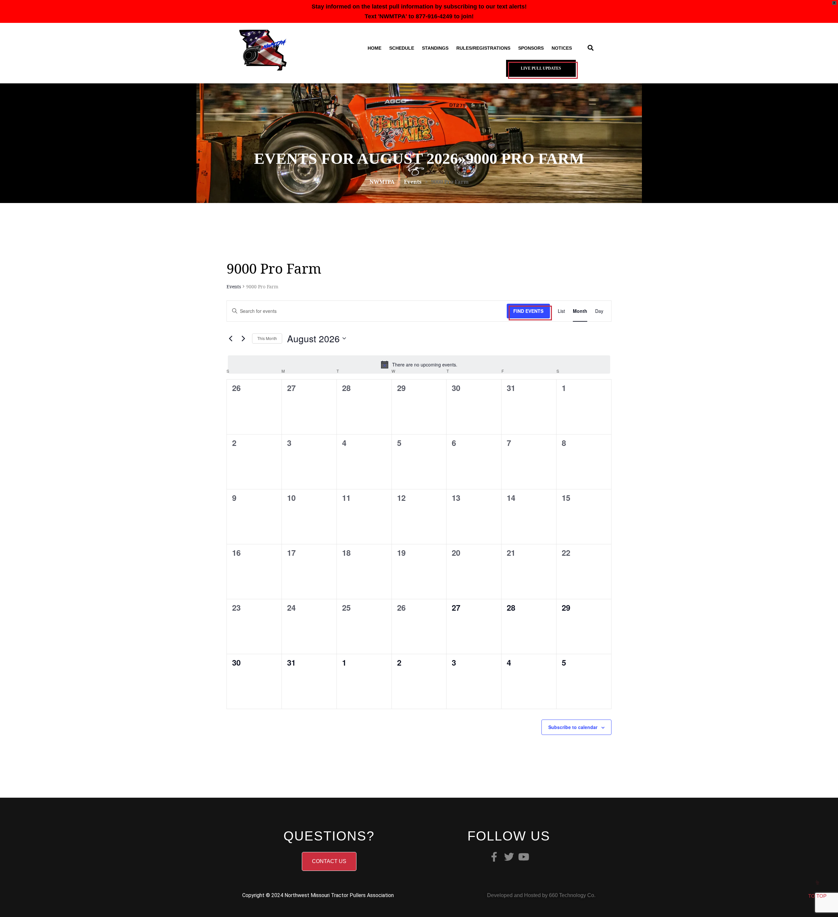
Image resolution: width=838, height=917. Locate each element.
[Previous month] (230, 338)
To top (817, 896)
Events (234, 286)
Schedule (401, 48)
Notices (562, 48)
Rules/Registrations (483, 48)
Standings (435, 48)
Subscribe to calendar (572, 727)
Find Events (528, 311)
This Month (267, 338)
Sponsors (531, 48)
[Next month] (243, 338)
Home (374, 48)
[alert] (419, 364)
